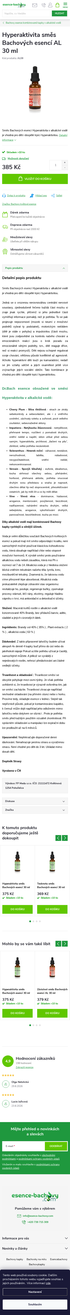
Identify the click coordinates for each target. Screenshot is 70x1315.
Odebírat (56, 1146)
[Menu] (65, 5)
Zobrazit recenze (24, 1067)
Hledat (59, 13)
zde (48, 1283)
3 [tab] (37, 921)
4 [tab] (40, 921)
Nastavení (35, 1292)
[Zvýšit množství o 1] (65, 162)
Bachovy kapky (14, 1259)
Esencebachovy (58, 1259)
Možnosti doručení (18, 158)
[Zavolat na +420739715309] (43, 5)
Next (65, 838)
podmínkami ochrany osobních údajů (39, 1159)
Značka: (19, 204)
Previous (58, 838)
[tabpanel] (17, 880)
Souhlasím (35, 1304)
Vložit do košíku (38, 179)
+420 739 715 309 (37, 1222)
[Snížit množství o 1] (65, 167)
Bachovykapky (37, 1264)
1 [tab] (30, 921)
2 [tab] (33, 921)
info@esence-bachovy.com (38, 1216)
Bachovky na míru (36, 1259)
